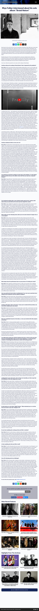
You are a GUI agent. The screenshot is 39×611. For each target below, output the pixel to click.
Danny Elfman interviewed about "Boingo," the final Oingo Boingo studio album (29, 568)
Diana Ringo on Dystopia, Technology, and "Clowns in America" (10, 533)
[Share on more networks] (25, 44)
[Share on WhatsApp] (18, 44)
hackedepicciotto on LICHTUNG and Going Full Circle (29, 516)
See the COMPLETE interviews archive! (19, 589)
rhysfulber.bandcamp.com (20, 479)
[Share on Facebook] (14, 44)
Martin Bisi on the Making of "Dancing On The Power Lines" (10, 516)
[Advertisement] (19, 599)
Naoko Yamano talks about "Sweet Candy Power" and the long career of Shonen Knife (10, 568)
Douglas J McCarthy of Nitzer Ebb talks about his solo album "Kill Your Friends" (29, 584)
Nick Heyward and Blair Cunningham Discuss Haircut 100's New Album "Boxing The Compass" (29, 533)
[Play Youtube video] (19, 100)
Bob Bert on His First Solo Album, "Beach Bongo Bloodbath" (10, 549)
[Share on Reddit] (21, 44)
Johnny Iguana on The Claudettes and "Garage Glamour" (29, 549)
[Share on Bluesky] (16, 44)
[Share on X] (23, 44)
